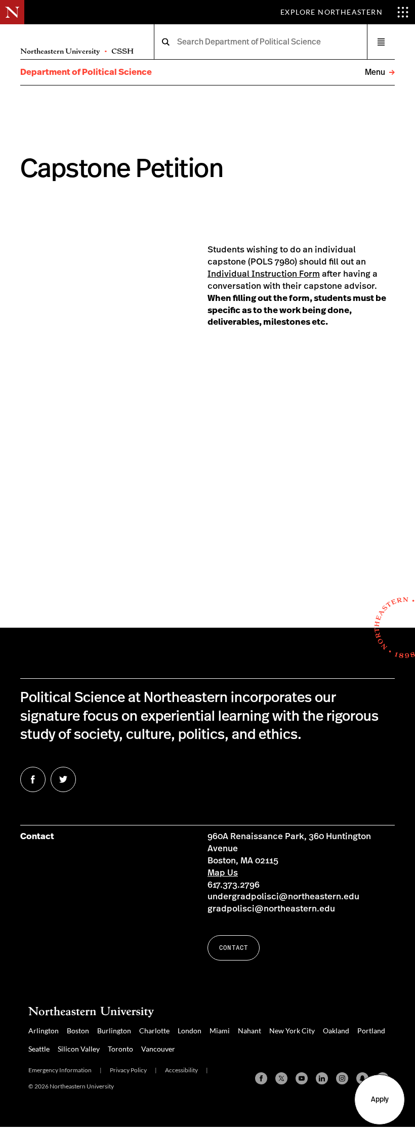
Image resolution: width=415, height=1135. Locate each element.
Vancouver (158, 1048)
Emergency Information (60, 1070)
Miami (220, 1030)
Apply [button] (380, 1099)
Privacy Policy (128, 1070)
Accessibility (181, 1070)
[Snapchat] (362, 1078)
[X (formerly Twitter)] (281, 1078)
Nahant (249, 1030)
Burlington (114, 1030)
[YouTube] (302, 1078)
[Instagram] (342, 1078)
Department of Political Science (86, 72)
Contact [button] (233, 947)
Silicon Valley (79, 1048)
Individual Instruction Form (264, 274)
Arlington (43, 1030)
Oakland (336, 1030)
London (189, 1030)
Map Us (223, 872)
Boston (78, 1030)
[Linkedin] (322, 1078)
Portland (371, 1030)
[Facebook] (261, 1078)
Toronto (120, 1048)
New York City (292, 1030)
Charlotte (154, 1030)
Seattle (39, 1048)
